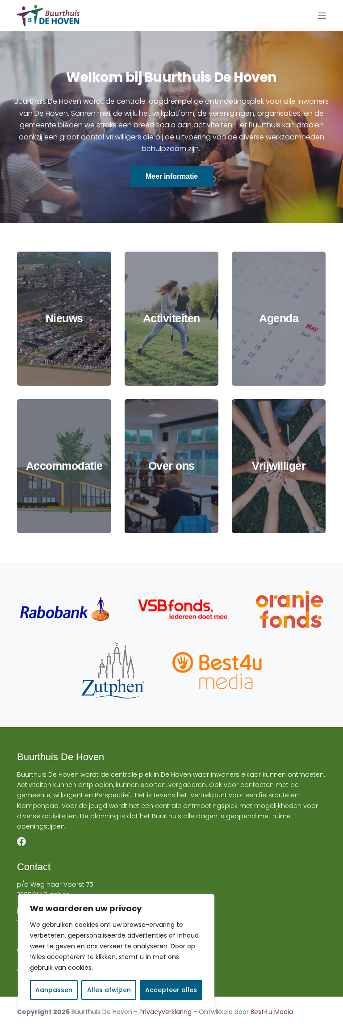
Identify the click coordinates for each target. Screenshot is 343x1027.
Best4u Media (272, 1011)
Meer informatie (172, 176)
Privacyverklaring (165, 1011)
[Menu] (322, 16)
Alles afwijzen (109, 989)
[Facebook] (21, 841)
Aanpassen (53, 989)
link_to (64, 318)
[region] (116, 951)
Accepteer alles (171, 989)
